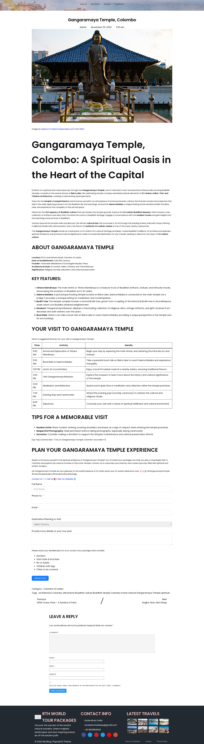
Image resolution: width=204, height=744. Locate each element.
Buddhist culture (84, 592)
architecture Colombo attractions (57, 592)
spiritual (165, 592)
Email (34, 507)
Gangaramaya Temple (148, 592)
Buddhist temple (102, 592)
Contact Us (37, 479)
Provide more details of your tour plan (52, 531)
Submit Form (40, 578)
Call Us (50, 479)
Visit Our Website (65, 479)
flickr (82, 129)
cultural (132, 592)
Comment (54, 632)
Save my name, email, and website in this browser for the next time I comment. (85, 685)
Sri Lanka (58, 588)
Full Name (37, 484)
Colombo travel (119, 592)
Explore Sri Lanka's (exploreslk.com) (57, 129)
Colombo (48, 588)
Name (52, 658)
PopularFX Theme (62, 741)
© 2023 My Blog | (44, 741)
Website (52, 674)
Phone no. (37, 495)
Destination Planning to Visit (46, 519)
